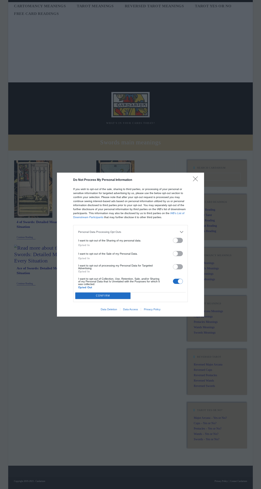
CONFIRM (103, 295)
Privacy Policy (152, 309)
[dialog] (130, 245)
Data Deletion (109, 309)
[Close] (196, 180)
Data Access (130, 309)
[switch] (178, 240)
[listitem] (130, 232)
